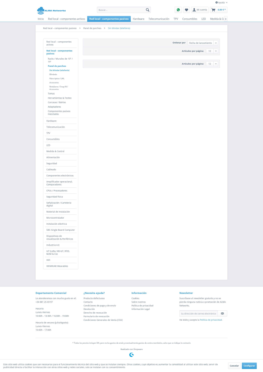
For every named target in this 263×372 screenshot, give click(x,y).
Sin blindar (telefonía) (59, 70)
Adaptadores (54, 106)
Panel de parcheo (57, 66)
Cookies (135, 298)
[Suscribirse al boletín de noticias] (222, 313)
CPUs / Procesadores (56, 190)
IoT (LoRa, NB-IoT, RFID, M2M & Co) (58, 252)
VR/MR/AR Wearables (57, 266)
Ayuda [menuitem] (221, 2)
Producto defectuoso (94, 298)
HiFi (48, 260)
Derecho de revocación (95, 312)
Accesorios (54, 82)
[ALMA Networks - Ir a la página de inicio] (51, 10)
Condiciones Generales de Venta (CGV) (103, 320)
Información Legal (141, 309)
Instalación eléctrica (56, 223)
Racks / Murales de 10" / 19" (60, 60)
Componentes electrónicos (60, 175)
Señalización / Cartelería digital (58, 204)
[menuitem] (124, 10)
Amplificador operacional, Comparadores (59, 183)
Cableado (51, 169)
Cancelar (234, 365)
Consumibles (53, 139)
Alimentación (53, 157)
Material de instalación (58, 211)
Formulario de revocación (96, 316)
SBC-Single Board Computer (60, 229)
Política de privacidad (142, 305)
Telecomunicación (55, 126)
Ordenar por (179, 42)
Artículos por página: (193, 51)
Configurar (249, 365)
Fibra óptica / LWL (56, 78)
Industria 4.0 (52, 244)
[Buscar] (147, 10)
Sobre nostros (139, 301)
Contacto (88, 301)
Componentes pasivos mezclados (59, 112)
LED (48, 145)
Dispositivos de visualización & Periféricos (59, 237)
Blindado (53, 74)
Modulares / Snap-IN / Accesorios (58, 88)
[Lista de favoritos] (186, 10)
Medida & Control (55, 151)
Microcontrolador (55, 217)
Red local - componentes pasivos (59, 52)
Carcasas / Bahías (57, 102)
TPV (48, 133)
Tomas (51, 93)
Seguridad (51, 163)
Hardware (51, 120)
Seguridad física (54, 196)
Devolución (89, 309)
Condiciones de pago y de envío (100, 305)
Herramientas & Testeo (59, 97)
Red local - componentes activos (59, 43)
